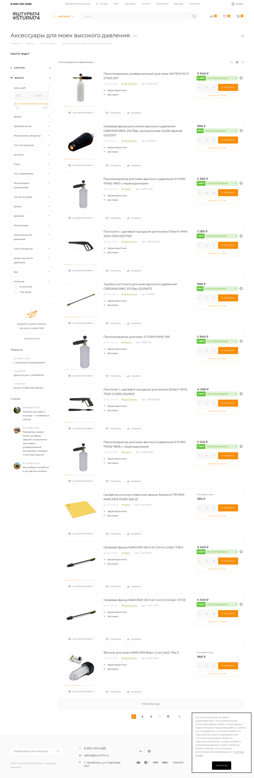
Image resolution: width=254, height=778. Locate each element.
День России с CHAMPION (29, 375)
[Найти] (194, 16)
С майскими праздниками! (29, 362)
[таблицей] (242, 62)
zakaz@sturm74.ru (96, 755)
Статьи (15, 399)
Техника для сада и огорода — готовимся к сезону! (36, 415)
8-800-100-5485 (21, 4)
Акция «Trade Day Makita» (29, 387)
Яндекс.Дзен (149, 751)
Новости (17, 349)
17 (168, 716)
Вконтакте (140, 751)
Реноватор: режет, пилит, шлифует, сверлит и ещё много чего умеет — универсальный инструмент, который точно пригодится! (35, 443)
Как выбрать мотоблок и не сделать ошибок (36, 469)
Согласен (222, 765)
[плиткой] (231, 62)
